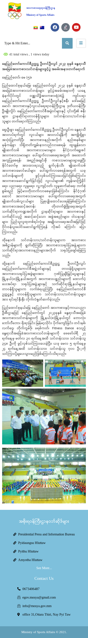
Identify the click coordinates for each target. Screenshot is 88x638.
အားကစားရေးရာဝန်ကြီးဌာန (40, 8)
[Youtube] (76, 27)
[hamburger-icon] (81, 43)
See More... (44, 568)
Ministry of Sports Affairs (40, 14)
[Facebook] (55, 27)
